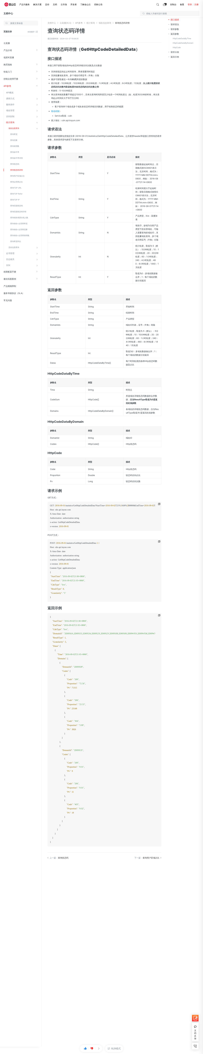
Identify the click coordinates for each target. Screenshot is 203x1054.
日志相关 (10, 259)
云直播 (7, 43)
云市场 (64, 4)
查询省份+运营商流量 (18, 229)
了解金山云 (85, 4)
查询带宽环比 (15, 241)
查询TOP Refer (16, 194)
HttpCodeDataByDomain (183, 43)
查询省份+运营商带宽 (18, 223)
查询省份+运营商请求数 (19, 235)
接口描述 (175, 19)
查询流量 (13, 140)
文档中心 (8, 13)
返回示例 (175, 57)
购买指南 (8, 64)
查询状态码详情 (16, 170)
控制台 (173, 4)
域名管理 (10, 110)
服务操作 (10, 104)
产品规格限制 (10, 286)
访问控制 (10, 116)
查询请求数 (14, 146)
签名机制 (55, 111)
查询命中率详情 (16, 158)
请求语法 (175, 24)
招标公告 (98, 4)
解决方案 (37, 4)
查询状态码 (14, 164)
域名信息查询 (13, 128)
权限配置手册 (10, 271)
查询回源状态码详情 (18, 211)
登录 (190, 4)
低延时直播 (9, 57)
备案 (182, 4)
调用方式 (10, 98)
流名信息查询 (13, 247)
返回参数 (175, 34)
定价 (47, 4)
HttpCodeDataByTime (182, 38)
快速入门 (8, 71)
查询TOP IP (15, 200)
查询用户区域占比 (17, 176)
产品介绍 (8, 50)
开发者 (73, 4)
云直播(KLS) (65, 23)
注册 (196, 4)
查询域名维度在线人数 (19, 217)
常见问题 (8, 300)
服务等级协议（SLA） (14, 293)
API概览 (10, 92)
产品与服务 (24, 4)
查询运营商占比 (16, 182)
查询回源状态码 (16, 206)
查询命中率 (14, 152)
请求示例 (175, 52)
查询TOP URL (16, 188)
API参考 (7, 86)
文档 (55, 4)
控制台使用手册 (11, 79)
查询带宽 (13, 134)
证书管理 (10, 253)
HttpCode (177, 47)
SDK (8, 265)
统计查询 (10, 122)
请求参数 (175, 29)
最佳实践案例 (10, 279)
